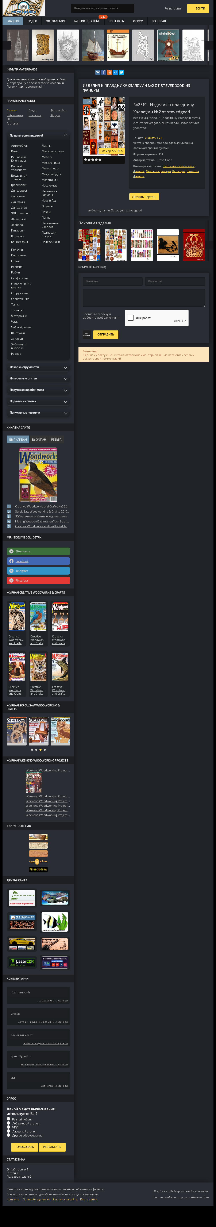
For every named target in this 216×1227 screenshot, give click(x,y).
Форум (55, 115)
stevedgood (134, 210)
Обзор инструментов (24, 367)
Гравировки (19, 185)
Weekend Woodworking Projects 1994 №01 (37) (48, 815)
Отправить (105, 334)
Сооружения (19, 293)
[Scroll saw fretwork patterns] (38, 869)
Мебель (47, 157)
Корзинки (17, 236)
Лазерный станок (24, 1131)
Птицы (15, 261)
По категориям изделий (26, 135)
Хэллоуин (178, 171)
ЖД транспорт (21, 213)
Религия (16, 266)
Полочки (17, 249)
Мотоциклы (50, 179)
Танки (15, 304)
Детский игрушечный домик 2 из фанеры (43, 1021)
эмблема (94, 210)
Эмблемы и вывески (19, 346)
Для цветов (19, 207)
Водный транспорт (18, 168)
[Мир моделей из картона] (55, 898)
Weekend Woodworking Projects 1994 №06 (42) (48, 770)
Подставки (18, 255)
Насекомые (50, 185)
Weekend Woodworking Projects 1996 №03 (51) (48, 810)
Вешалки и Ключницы (18, 158)
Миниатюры (50, 168)
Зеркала (17, 224)
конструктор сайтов (185, 1197)
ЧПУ (15, 1127)
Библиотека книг (15, 117)
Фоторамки (19, 316)
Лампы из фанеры (158, 171)
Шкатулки (18, 333)
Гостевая (13, 123)
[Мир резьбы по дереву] (22, 922)
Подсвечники (51, 242)
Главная (11, 110)
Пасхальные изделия (50, 225)
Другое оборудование (27, 1135)
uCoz (206, 1197)
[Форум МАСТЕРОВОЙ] (38, 837)
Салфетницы (20, 278)
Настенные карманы (49, 192)
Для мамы (18, 202)
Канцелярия (19, 242)
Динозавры (19, 190)
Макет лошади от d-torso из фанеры (45, 1043)
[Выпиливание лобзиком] (38, 853)
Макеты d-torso (53, 151)
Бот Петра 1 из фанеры (54, 1085)
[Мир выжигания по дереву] (55, 944)
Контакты (35, 115)
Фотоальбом (59, 110)
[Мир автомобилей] (22, 944)
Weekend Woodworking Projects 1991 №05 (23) (48, 796)
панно (105, 210)
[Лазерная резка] (22, 962)
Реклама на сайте (65, 1199)
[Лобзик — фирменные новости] (38, 845)
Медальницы (51, 162)
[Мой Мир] (115, 72)
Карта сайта (88, 1199)
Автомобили (19, 145)
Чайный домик (21, 327)
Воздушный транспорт (19, 177)
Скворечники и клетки (21, 285)
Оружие (47, 206)
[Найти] (130, 8)
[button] (34, 782)
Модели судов (51, 174)
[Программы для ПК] (55, 963)
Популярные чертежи (25, 412)
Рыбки (15, 272)
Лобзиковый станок (25, 1123)
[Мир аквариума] (55, 922)
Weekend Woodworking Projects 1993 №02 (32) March (48, 805)
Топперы (17, 310)
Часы (14, 321)
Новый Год (49, 200)
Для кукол (18, 196)
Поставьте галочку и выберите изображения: (99, 315)
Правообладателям (36, 1199)
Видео (33, 110)
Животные (18, 219)
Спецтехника (20, 298)
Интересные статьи (23, 378)
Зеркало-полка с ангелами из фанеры (44, 1064)
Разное (16, 353)
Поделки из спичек (23, 401)
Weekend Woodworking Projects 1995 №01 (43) (48, 801)
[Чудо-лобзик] (38, 862)
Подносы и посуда (49, 234)
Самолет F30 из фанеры (53, 1000)
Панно (46, 217)
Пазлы (46, 212)
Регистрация (173, 8)
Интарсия (17, 230)
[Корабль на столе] (22, 898)
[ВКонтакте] (97, 72)
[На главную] (24, 8)
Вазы (14, 151)
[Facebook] (103, 72)
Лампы (46, 145)
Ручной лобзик (22, 1119)
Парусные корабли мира (27, 389)
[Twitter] (121, 72)
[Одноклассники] (109, 72)
